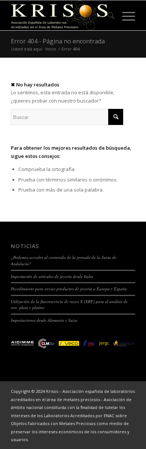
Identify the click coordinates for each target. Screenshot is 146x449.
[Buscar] (107, 15)
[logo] (60, 15)
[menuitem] (107, 15)
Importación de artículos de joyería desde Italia (52, 276)
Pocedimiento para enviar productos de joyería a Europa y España (69, 288)
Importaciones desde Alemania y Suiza (44, 320)
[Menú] (125, 15)
